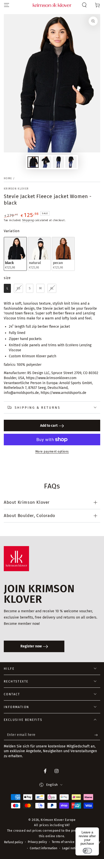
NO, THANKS (78, 446)
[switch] (87, 850)
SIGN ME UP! (78, 438)
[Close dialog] (101, 403)
